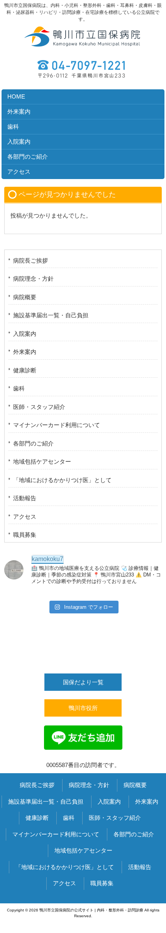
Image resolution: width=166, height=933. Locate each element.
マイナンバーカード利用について (56, 425)
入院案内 (24, 333)
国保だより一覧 (83, 682)
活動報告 (24, 498)
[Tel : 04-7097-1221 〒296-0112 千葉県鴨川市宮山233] (83, 66)
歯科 (19, 388)
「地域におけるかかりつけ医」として (62, 480)
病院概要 (24, 297)
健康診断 (24, 370)
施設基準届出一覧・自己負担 (50, 315)
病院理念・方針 (33, 278)
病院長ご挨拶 (30, 260)
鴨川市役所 (83, 708)
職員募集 (24, 534)
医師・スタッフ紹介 (39, 407)
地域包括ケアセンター (42, 461)
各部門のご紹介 (33, 443)
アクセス (24, 516)
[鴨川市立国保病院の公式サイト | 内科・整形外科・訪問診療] (83, 47)
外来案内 (24, 351)
